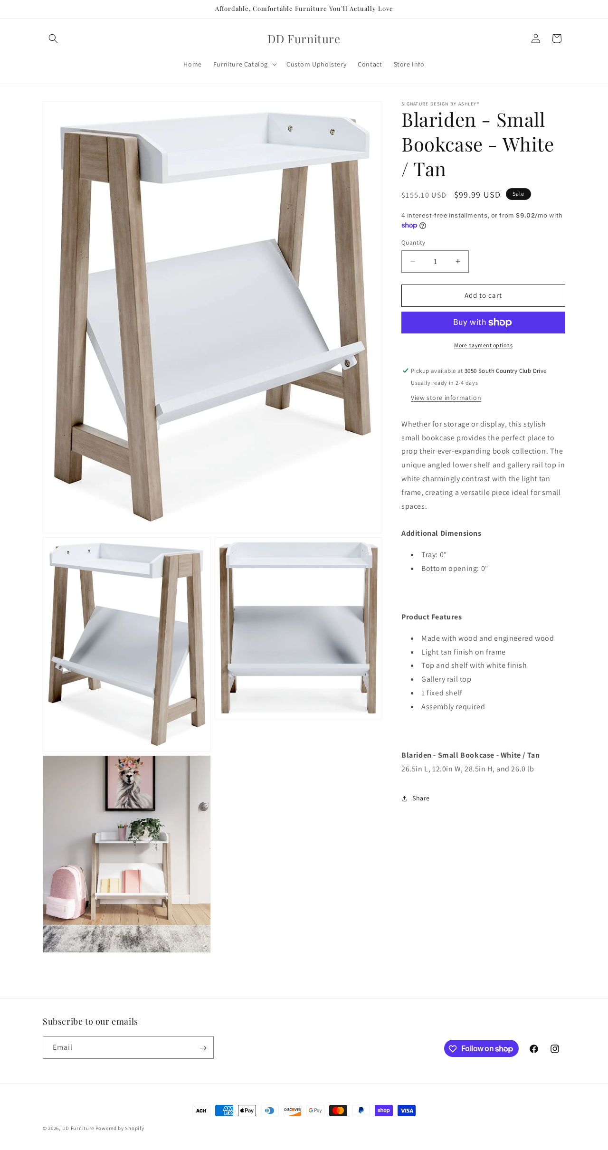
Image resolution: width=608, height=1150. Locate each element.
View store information (446, 397)
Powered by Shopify (119, 1128)
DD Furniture (78, 1128)
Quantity (413, 242)
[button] (53, 38)
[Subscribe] (202, 1048)
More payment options (483, 345)
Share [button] (421, 798)
